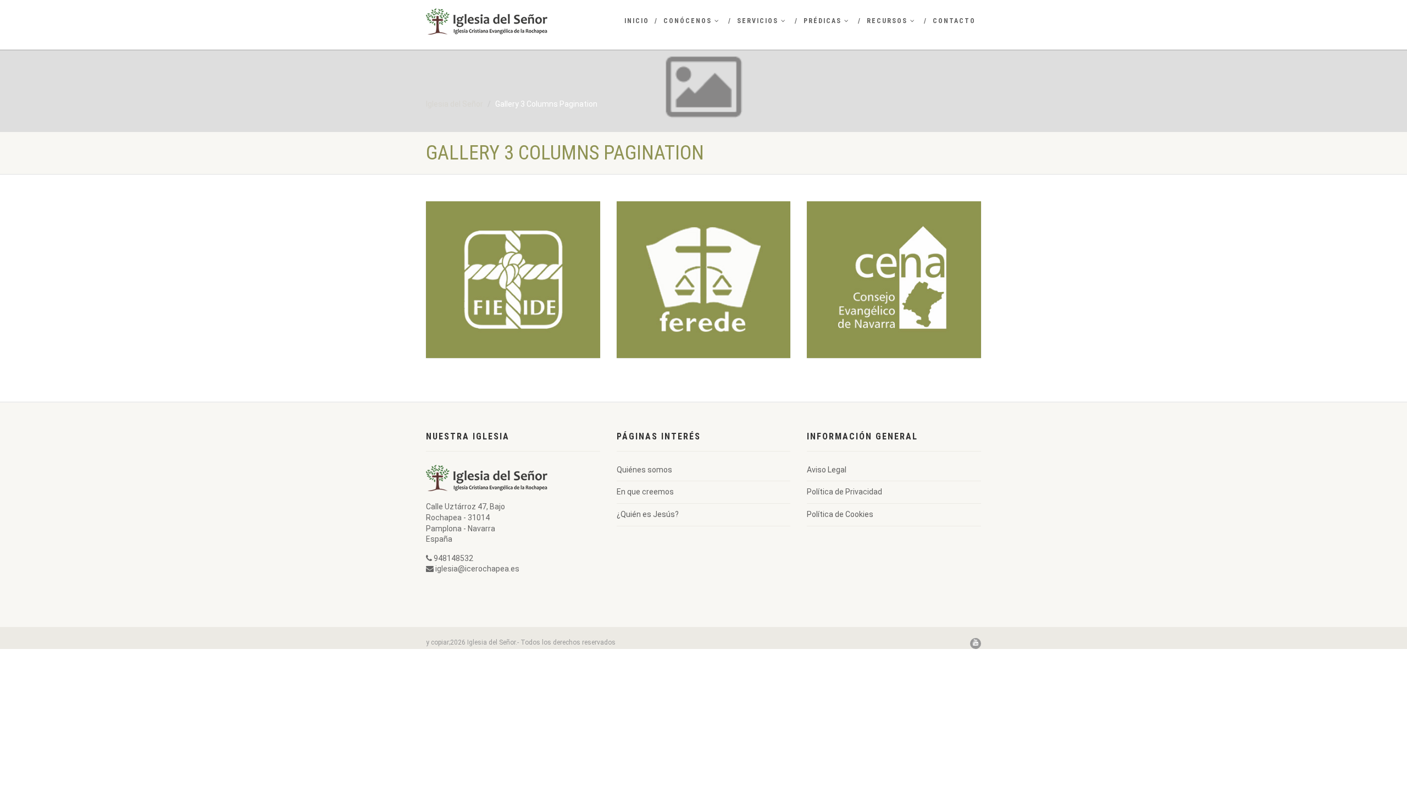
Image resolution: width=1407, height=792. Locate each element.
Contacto (954, 21)
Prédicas (822, 21)
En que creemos (645, 491)
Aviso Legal (826, 469)
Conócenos (687, 21)
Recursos (887, 21)
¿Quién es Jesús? (648, 514)
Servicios (757, 21)
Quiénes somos (644, 469)
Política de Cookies (840, 514)
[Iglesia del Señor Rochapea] (513, 21)
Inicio (636, 21)
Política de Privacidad (844, 491)
